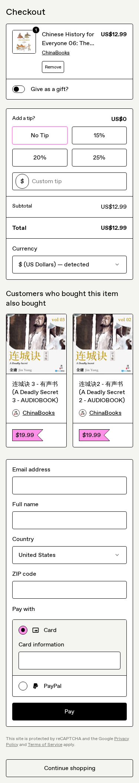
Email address (31, 469)
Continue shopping (69, 768)
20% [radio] (39, 157)
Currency (24, 248)
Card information (41, 644)
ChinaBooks (56, 53)
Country (23, 538)
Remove (53, 67)
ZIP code (24, 573)
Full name (25, 504)
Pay (69, 711)
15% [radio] (99, 135)
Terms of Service (45, 744)
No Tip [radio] (40, 135)
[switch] (18, 89)
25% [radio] (99, 157)
